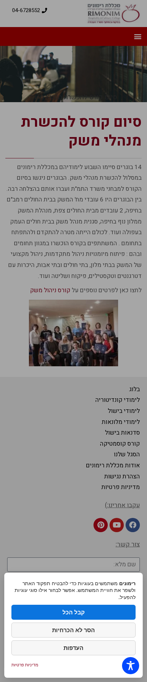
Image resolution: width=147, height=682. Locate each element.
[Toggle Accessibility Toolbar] (130, 665)
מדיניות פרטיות (24, 665)
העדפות (73, 648)
